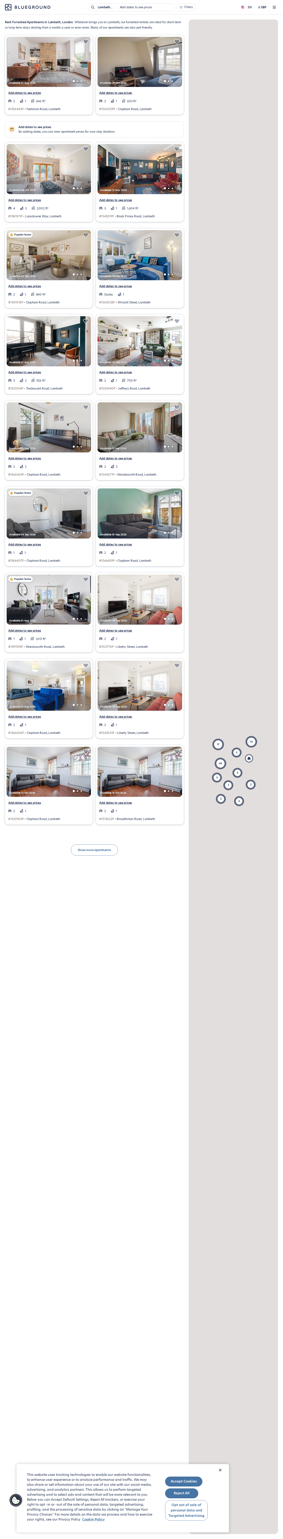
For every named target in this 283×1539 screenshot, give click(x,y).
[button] (220, 763)
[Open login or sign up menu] (274, 7)
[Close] (220, 1470)
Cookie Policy (93, 1519)
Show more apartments (94, 850)
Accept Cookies (184, 1481)
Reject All (182, 1493)
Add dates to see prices (24, 93)
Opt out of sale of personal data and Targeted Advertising (186, 1510)
